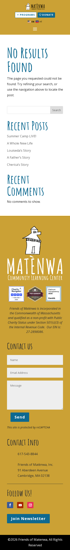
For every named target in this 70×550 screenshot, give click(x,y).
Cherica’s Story (18, 164)
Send (20, 417)
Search (56, 110)
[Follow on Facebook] (10, 505)
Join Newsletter (28, 518)
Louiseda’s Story (19, 150)
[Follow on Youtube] (20, 505)
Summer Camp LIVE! (21, 136)
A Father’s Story (18, 157)
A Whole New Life (20, 143)
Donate (47, 14)
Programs (27, 14)
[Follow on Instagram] (30, 505)
